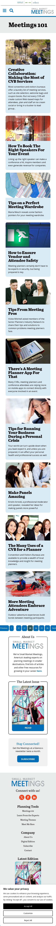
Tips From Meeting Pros (26, 311)
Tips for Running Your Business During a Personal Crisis (25, 434)
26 (47, 628)
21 (19, 628)
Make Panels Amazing (20, 494)
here (39, 671)
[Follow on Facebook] (28, 797)
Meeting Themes (28, 819)
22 (24, 628)
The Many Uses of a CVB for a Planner (25, 547)
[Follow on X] (21, 797)
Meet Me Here (28, 824)
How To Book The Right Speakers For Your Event (26, 149)
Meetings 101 (28, 810)
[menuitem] (4, 11)
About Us (28, 837)
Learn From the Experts (28, 815)
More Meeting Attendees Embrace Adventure (26, 605)
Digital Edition (28, 841)
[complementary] (28, 905)
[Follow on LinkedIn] (34, 797)
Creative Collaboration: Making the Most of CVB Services (26, 75)
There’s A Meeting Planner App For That (25, 372)
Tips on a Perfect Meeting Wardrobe (25, 204)
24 (36, 628)
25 (42, 628)
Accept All (28, 906)
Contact (28, 850)
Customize (28, 913)
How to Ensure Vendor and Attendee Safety (23, 256)
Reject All (28, 920)
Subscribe (28, 845)
